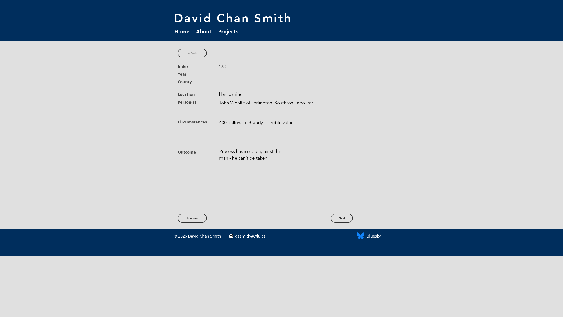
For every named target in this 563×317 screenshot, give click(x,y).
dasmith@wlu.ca (250, 236)
